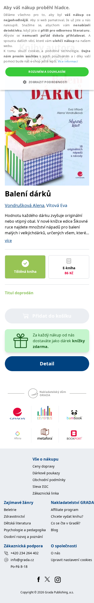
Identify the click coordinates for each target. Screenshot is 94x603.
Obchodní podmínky (49, 479)
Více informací (68, 61)
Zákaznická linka (46, 493)
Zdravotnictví (14, 516)
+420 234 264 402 (25, 553)
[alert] (47, 45)
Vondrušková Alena (24, 205)
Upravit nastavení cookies (71, 559)
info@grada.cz (22, 559)
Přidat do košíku (51, 316)
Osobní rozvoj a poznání (23, 536)
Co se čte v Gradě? (65, 523)
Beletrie (10, 509)
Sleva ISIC (40, 486)
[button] (47, 82)
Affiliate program (64, 509)
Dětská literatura (17, 523)
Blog (54, 530)
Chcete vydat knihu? (67, 516)
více (8, 240)
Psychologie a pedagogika (25, 530)
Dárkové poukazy (46, 473)
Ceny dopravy (43, 466)
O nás (55, 553)
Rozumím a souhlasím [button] (47, 72)
